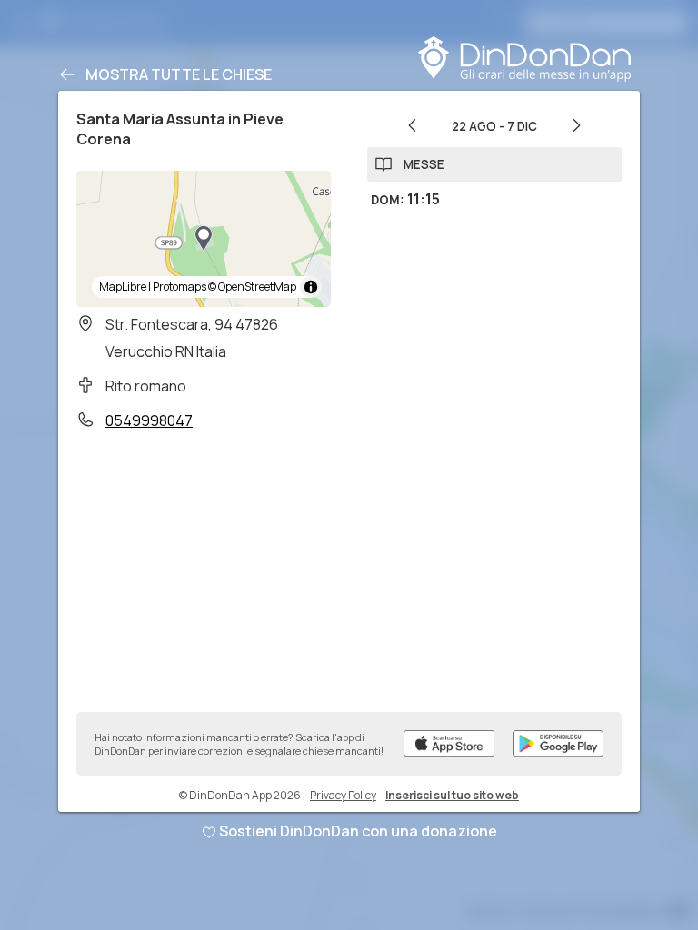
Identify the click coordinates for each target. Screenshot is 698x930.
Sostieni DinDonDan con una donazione (358, 831)
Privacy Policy (343, 795)
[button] (203, 238)
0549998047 (149, 420)
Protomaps (179, 286)
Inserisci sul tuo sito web (452, 795)
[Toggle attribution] (311, 287)
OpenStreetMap (257, 286)
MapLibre (122, 286)
